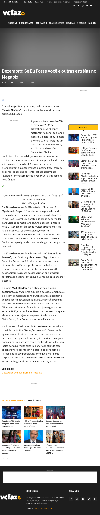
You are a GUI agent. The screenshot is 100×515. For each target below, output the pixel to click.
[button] (74, 5)
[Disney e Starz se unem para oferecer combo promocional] (55, 412)
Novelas (70, 23)
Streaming (41, 23)
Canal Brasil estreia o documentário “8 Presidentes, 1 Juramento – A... (89, 265)
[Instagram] (83, 5)
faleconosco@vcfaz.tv (43, 508)
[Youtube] (95, 5)
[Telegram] (87, 5)
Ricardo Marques (11, 83)
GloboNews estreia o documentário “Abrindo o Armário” (88, 221)
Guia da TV (27, 2)
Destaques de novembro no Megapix (22, 372)
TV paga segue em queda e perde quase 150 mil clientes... (89, 236)
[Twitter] (91, 5)
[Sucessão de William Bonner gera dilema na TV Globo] (33, 436)
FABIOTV (92, 23)
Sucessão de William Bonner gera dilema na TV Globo (32, 447)
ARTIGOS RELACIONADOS (14, 400)
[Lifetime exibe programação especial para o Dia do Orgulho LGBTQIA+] (55, 436)
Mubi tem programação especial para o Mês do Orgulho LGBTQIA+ (88, 249)
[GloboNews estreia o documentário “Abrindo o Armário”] (73, 219)
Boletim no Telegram (62, 2)
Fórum (48, 2)
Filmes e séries (56, 23)
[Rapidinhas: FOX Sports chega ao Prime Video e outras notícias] (11, 412)
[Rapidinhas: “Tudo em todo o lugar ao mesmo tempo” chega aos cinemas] (11, 436)
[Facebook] (78, 5)
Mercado (81, 23)
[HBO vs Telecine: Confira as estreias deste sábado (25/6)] (33, 412)
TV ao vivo (38, 2)
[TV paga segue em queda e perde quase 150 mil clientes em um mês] (73, 234)
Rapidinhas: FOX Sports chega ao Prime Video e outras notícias (11, 423)
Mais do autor (34, 400)
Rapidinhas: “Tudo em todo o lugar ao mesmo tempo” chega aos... (89, 178)
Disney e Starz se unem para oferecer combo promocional (55, 423)
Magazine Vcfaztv (80, 2)
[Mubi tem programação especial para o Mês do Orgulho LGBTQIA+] (73, 247)
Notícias (12, 23)
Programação (26, 23)
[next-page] (7, 458)
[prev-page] (3, 458)
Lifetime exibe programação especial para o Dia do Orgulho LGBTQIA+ (88, 206)
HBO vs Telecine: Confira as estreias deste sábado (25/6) (33, 423)
